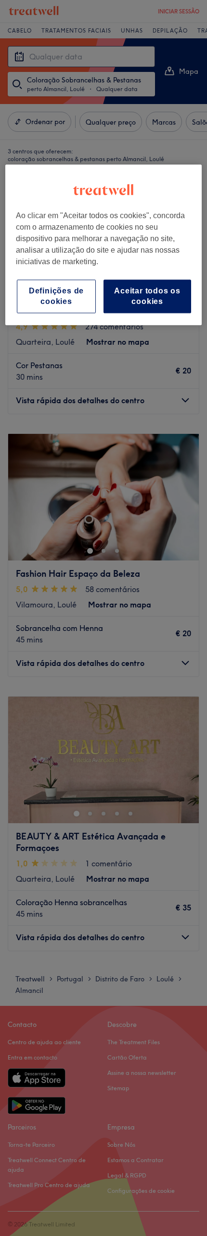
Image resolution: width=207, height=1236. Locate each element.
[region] (103, 245)
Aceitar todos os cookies (147, 296)
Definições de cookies (56, 296)
